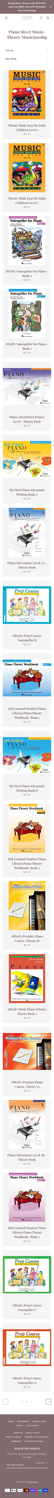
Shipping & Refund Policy (37, 1437)
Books (11, 1421)
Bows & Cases (39, 1421)
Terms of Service (13, 1437)
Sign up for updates (27, 1448)
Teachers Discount (33, 1441)
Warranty (16, 1441)
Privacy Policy (33, 1433)
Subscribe (40, 1463)
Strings (19, 1426)
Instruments (23, 1421)
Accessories (32, 1426)
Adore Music (33, 1482)
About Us (18, 1433)
